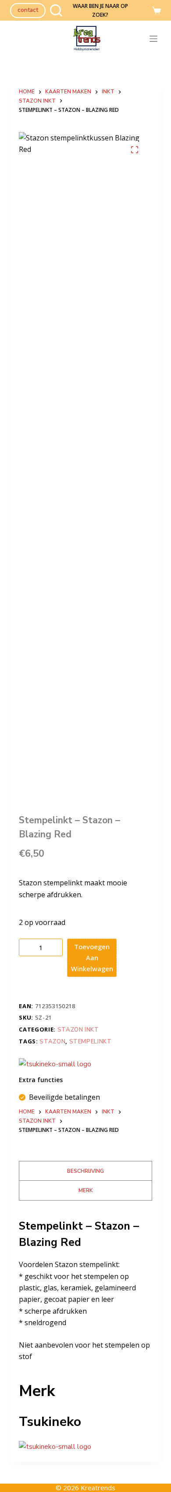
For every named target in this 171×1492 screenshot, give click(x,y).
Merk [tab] (85, 1190)
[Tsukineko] (55, 1064)
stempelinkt (90, 1042)
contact (28, 10)
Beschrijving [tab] (85, 1171)
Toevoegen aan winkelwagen (92, 957)
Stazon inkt (78, 1030)
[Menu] (155, 39)
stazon (52, 1042)
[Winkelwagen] (156, 10)
